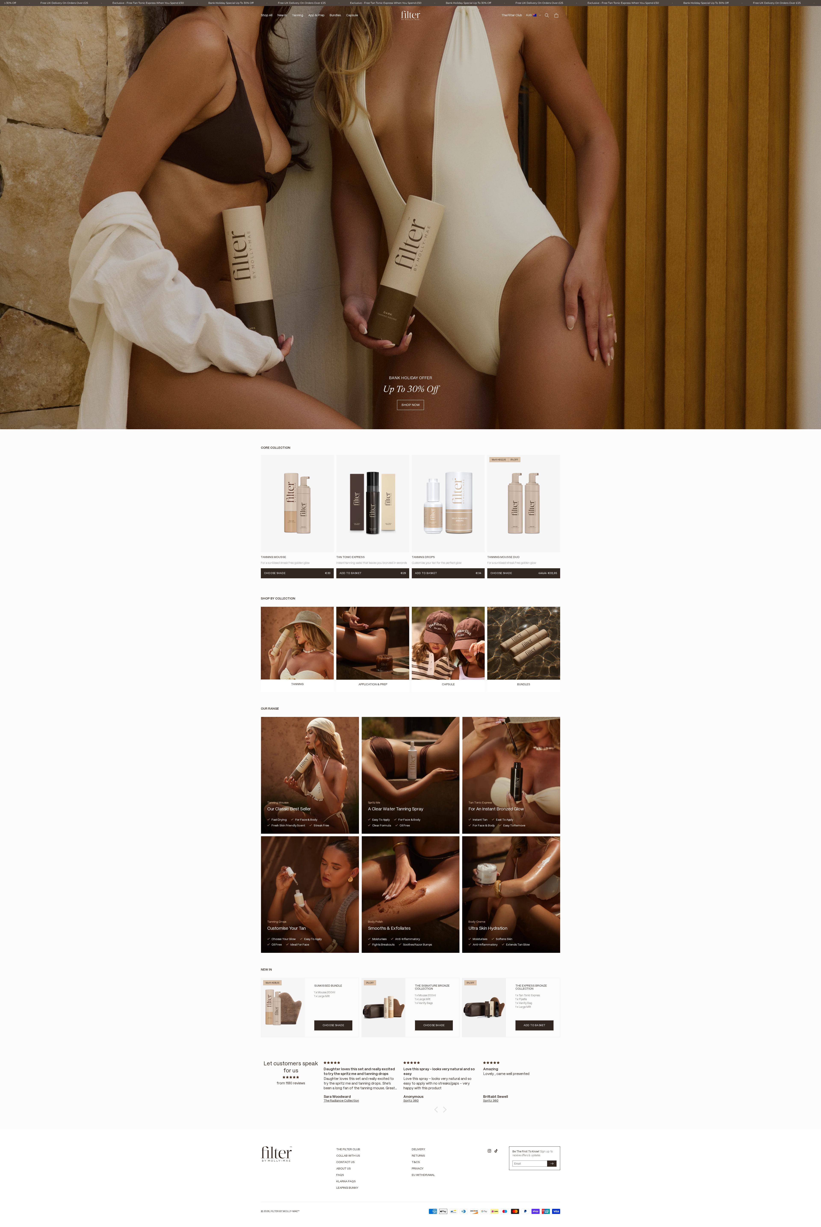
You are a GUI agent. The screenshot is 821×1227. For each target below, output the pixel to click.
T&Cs (416, 1162)
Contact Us (345, 1162)
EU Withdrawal (423, 1175)
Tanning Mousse (273, 557)
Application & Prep (373, 684)
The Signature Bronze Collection (432, 987)
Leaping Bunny (347, 1188)
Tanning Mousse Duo (503, 557)
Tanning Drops (423, 557)
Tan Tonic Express (350, 557)
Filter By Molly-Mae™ (285, 1211)
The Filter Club (348, 1149)
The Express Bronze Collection (531, 987)
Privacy (418, 1168)
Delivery (418, 1149)
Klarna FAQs (346, 1181)
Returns (418, 1155)
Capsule (448, 684)
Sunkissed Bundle (328, 985)
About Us (343, 1168)
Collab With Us (348, 1155)
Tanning (297, 684)
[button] (547, 15)
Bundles (523, 684)
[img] (291, 1077)
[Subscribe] (552, 1163)
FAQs (340, 1175)
